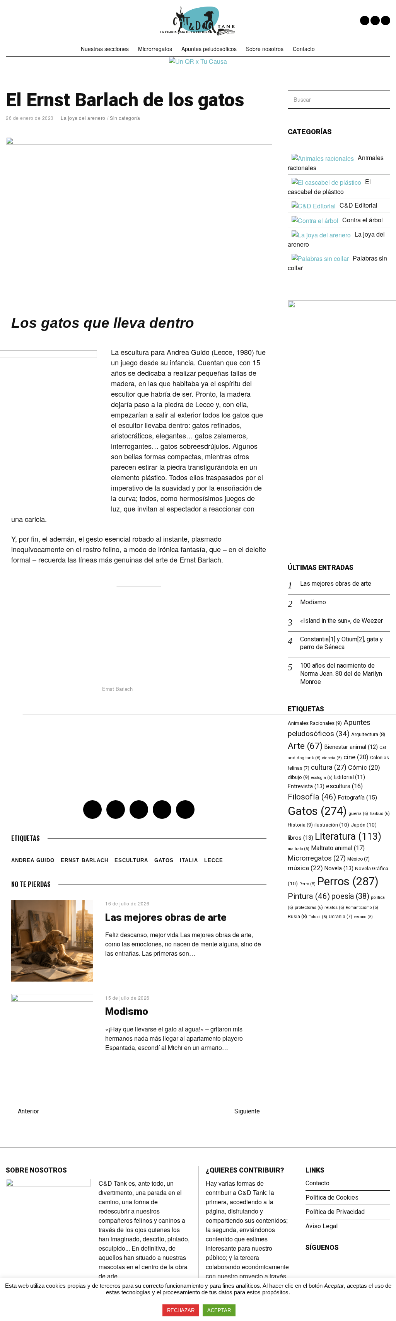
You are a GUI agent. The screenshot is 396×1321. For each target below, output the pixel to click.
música (305, 868)
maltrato (298, 848)
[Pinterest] (139, 809)
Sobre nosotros (264, 49)
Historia (300, 825)
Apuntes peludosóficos (209, 49)
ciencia (332, 757)
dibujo (298, 777)
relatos (334, 907)
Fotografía (357, 797)
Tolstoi (318, 916)
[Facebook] (364, 20)
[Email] (385, 20)
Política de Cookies (332, 1197)
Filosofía (312, 796)
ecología (322, 777)
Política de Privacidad (335, 1211)
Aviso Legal (322, 1226)
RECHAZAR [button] (181, 1310)
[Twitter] (375, 20)
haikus (380, 813)
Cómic (364, 767)
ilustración (331, 825)
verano (363, 916)
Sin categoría (125, 117)
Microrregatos (155, 49)
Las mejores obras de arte (166, 917)
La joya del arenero (83, 117)
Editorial (349, 777)
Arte (305, 746)
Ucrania (340, 916)
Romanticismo (362, 907)
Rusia (297, 916)
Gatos (164, 860)
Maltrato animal (338, 848)
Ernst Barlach (84, 860)
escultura (131, 860)
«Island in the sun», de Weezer (341, 620)
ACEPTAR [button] (219, 1310)
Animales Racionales (315, 723)
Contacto (304, 49)
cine (356, 757)
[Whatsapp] (162, 809)
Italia (189, 860)
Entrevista (306, 786)
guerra (358, 813)
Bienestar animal (351, 747)
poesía (350, 896)
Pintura (309, 896)
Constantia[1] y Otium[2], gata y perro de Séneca (341, 643)
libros (300, 837)
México (358, 859)
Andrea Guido (33, 860)
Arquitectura (368, 734)
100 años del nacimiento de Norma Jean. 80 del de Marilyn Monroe (341, 673)
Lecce (213, 860)
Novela (338, 868)
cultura (328, 767)
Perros (348, 881)
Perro (307, 883)
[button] (381, 99)
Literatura (348, 836)
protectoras (309, 907)
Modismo (126, 1011)
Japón (364, 825)
